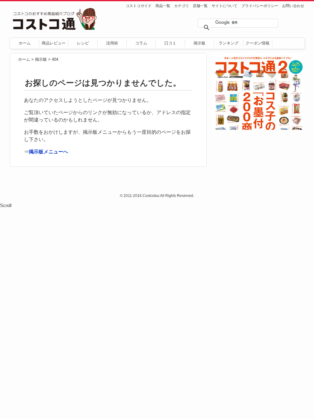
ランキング (229, 43)
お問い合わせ (293, 6)
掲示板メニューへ (48, 151)
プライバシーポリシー (259, 6)
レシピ (83, 43)
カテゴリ (181, 6)
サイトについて (224, 6)
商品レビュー (54, 43)
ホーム (25, 43)
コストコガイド (138, 6)
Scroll (5, 205)
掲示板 (199, 43)
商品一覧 (162, 6)
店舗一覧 (200, 6)
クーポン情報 (258, 43)
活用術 (112, 43)
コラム (141, 43)
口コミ (170, 43)
